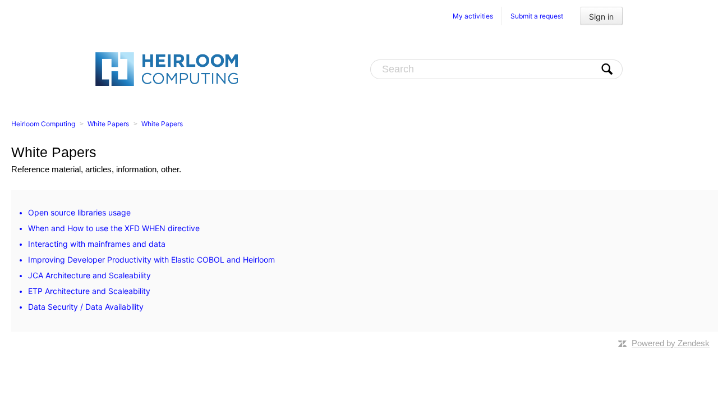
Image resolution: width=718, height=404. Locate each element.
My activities (473, 16)
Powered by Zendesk (671, 343)
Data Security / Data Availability (86, 306)
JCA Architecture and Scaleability (89, 275)
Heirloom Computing (43, 124)
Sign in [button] (601, 16)
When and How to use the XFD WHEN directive (114, 228)
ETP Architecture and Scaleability (89, 291)
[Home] (166, 68)
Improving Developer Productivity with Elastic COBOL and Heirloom (151, 259)
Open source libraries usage (79, 212)
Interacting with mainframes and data (96, 244)
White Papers (108, 124)
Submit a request (536, 16)
